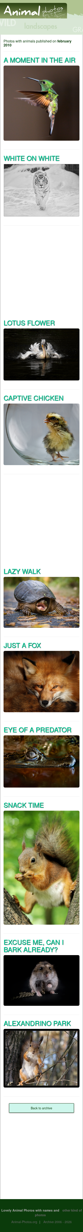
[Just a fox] (41, 681)
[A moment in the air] (41, 103)
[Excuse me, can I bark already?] (41, 980)
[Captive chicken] (41, 434)
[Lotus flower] (41, 354)
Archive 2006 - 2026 (57, 1222)
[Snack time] (41, 868)
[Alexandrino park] (41, 1058)
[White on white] (41, 190)
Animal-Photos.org (24, 1222)
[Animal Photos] (33, 8)
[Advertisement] (41, 272)
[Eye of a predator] (41, 761)
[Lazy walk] (41, 602)
